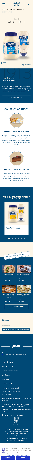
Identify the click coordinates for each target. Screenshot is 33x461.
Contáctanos (6, 375)
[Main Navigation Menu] (4, 4)
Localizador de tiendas (10, 371)
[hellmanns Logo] (16, 4)
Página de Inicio (7, 362)
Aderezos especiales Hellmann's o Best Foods (9, 296)
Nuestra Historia (7, 366)
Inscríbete (5, 379)
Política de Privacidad (22, 455)
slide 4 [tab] (18, 239)
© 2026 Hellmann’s (16, 425)
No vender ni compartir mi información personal (15, 399)
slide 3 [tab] (15, 239)
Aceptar (23, 457)
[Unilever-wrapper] (16, 423)
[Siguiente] (29, 218)
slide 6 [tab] (24, 239)
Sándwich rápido (9, 274)
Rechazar (8, 457)
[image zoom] (4, 63)
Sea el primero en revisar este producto (16, 329)
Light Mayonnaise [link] (7, 12)
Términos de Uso (10, 455)
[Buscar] (29, 4)
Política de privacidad (9, 388)
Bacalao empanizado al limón (24, 295)
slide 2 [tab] (12, 239)
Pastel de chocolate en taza (24, 275)
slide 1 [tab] (9, 238)
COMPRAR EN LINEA (17, 97)
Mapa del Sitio (7, 395)
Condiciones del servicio (10, 391)
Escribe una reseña (9, 80)
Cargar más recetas (17, 307)
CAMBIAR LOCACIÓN (19, 415)
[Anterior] (3, 218)
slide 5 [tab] (21, 239)
